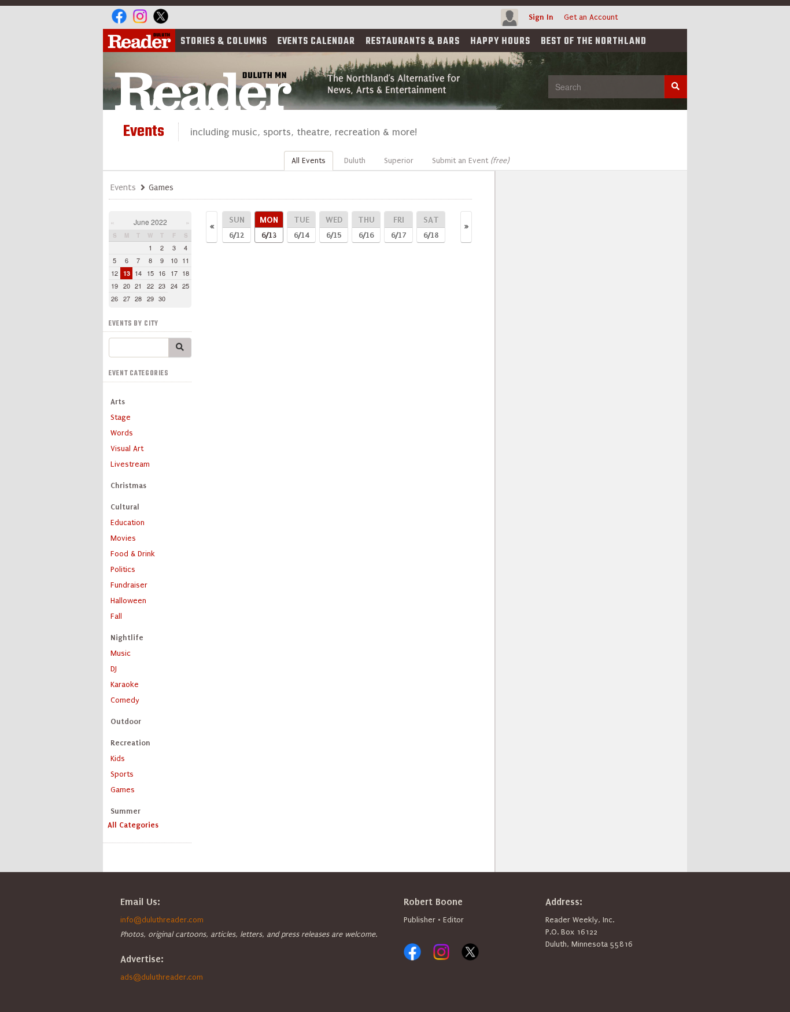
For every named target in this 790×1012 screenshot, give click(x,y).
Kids (117, 758)
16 (161, 273)
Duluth (355, 160)
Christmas (128, 485)
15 (150, 273)
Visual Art (126, 448)
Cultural (124, 507)
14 (138, 273)
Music (120, 653)
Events (316, 41)
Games (122, 789)
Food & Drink (132, 553)
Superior (399, 160)
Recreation (130, 742)
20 (126, 285)
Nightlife (126, 637)
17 (174, 273)
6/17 (398, 227)
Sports (122, 774)
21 (138, 285)
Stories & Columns (223, 41)
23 (161, 285)
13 (126, 273)
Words (121, 433)
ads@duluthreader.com (161, 977)
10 (174, 260)
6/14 (301, 227)
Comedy (124, 700)
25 (185, 285)
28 (138, 298)
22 (150, 285)
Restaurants (413, 41)
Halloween (128, 600)
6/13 (269, 227)
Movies (123, 538)
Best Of (594, 41)
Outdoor (125, 721)
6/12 (237, 227)
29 (150, 298)
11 (185, 260)
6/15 (334, 227)
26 (114, 298)
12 (114, 273)
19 (114, 285)
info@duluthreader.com (162, 919)
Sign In (541, 17)
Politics (122, 569)
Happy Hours (500, 41)
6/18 (431, 227)
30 (161, 298)
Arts (117, 401)
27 (126, 298)
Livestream (130, 464)
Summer (125, 811)
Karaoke (124, 684)
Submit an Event (470, 160)
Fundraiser (128, 585)
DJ (113, 668)
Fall (116, 616)
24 (174, 285)
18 (185, 273)
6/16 (366, 227)
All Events (308, 160)
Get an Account (591, 17)
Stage (120, 417)
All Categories (133, 825)
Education (127, 522)
